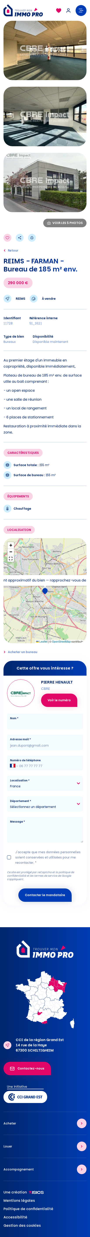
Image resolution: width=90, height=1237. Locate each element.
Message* (17, 821)
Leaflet (43, 641)
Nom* (14, 718)
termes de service (45, 876)
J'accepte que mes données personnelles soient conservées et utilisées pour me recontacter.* (48, 857)
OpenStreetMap (61, 641)
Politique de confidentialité (28, 1208)
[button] (45, 590)
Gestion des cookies (22, 1225)
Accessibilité (15, 1217)
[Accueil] (27, 10)
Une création (15, 1192)
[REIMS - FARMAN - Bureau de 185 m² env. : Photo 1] (45, 50)
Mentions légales (19, 1200)
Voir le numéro (59, 700)
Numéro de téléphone (25, 760)
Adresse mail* (20, 739)
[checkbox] (9, 857)
